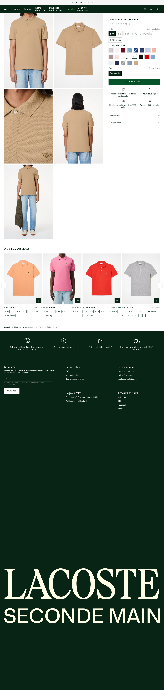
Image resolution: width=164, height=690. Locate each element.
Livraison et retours (126, 371)
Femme (28, 9)
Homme (16, 9)
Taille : (111, 29)
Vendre (71, 9)
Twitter (120, 409)
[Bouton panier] (157, 9)
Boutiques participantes (55, 9)
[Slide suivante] (159, 285)
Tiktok (120, 401)
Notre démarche (40, 9)
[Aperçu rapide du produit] (38, 300)
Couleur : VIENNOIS (117, 45)
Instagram (122, 397)
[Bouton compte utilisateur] (145, 9)
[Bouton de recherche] (151, 9)
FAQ (67, 371)
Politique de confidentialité (76, 401)
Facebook (122, 405)
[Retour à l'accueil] (81, 9)
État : (111, 68)
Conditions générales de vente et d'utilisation (84, 397)
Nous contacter (72, 375)
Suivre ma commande (75, 379)
